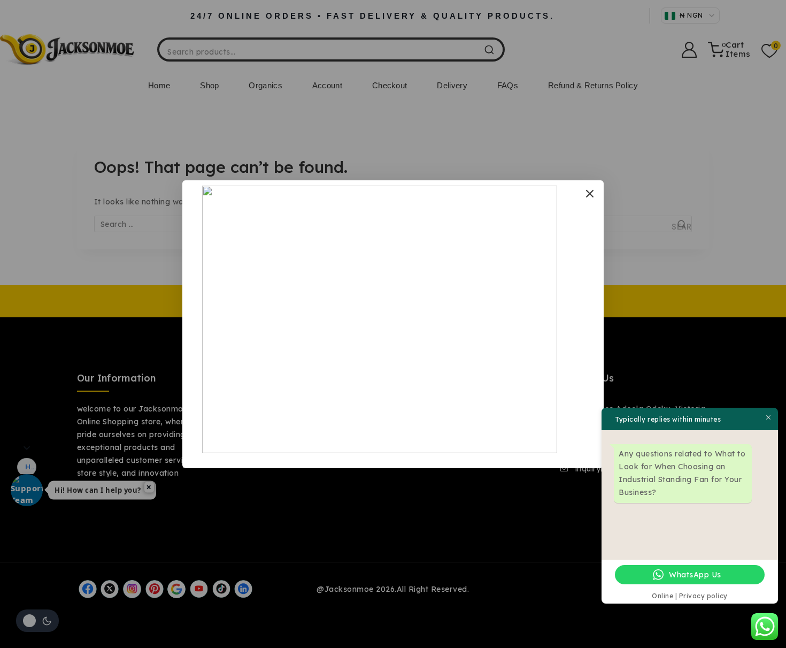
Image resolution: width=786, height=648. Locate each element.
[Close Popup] (590, 193)
